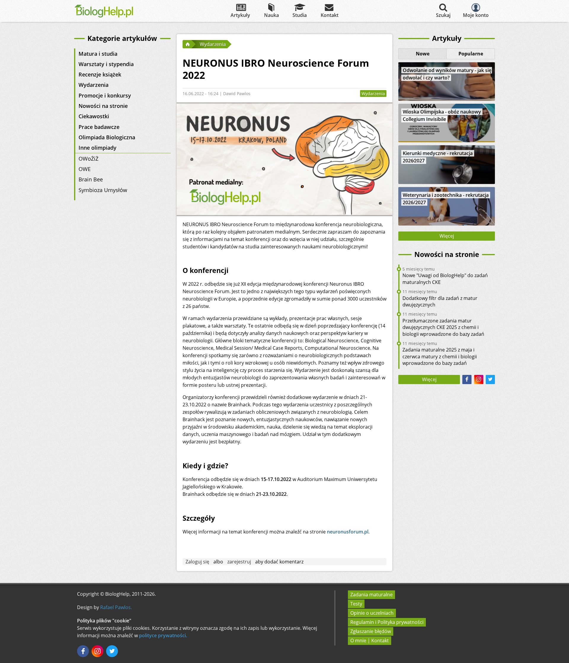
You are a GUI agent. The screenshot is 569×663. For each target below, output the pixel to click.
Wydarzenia (93, 84)
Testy (356, 603)
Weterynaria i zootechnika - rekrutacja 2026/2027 (446, 199)
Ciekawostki (94, 116)
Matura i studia (98, 53)
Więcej (446, 236)
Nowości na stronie (103, 105)
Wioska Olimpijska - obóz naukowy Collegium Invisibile (442, 115)
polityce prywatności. (163, 635)
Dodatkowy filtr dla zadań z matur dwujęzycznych (439, 301)
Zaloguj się (197, 561)
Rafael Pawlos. (116, 607)
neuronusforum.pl (347, 531)
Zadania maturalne (371, 594)
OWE (85, 168)
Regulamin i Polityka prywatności (386, 622)
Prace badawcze (99, 126)
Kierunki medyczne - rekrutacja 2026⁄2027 (438, 157)
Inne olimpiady (97, 147)
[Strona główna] (187, 44)
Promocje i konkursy (105, 95)
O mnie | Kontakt (369, 640)
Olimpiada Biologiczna (107, 137)
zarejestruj (239, 561)
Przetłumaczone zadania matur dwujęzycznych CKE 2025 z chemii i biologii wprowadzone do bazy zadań (443, 327)
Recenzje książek (100, 74)
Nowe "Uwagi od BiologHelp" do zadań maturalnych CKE (445, 278)
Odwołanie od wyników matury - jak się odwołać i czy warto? (447, 74)
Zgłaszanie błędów (370, 631)
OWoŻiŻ (88, 158)
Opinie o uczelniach (372, 613)
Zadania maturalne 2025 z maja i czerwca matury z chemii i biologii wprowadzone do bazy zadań (439, 356)
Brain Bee (91, 179)
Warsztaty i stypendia (106, 64)
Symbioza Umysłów (103, 190)
